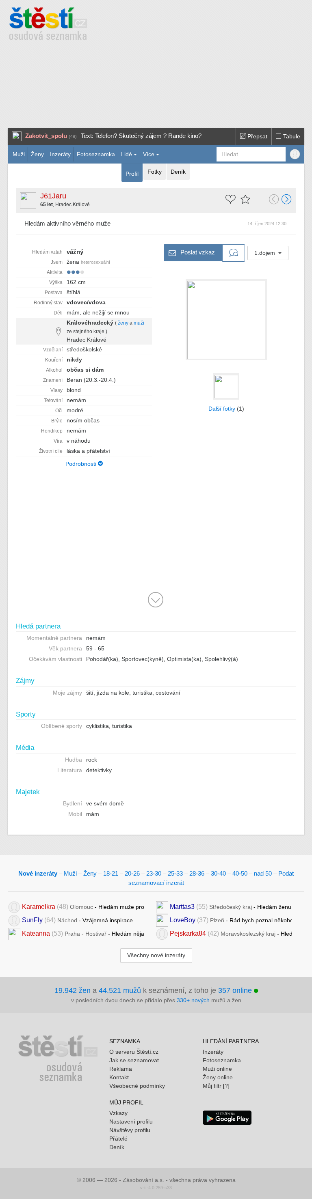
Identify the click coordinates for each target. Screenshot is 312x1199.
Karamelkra (38, 906)
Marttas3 (182, 906)
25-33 (175, 873)
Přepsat (256, 136)
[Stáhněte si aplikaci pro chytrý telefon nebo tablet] (227, 1117)
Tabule (291, 136)
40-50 (239, 873)
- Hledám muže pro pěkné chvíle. (83, 906)
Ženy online (218, 1077)
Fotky (154, 171)
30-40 (218, 873)
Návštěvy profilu (129, 1130)
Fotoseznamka (96, 154)
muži (139, 323)
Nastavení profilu (131, 1121)
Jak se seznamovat (134, 1060)
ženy (123, 323)
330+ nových (193, 1000)
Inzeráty (60, 154)
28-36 (196, 873)
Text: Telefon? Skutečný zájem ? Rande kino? (141, 135)
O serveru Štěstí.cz (133, 1051)
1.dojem (265, 253)
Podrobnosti (81, 464)
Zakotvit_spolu (46, 135)
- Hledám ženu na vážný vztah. (231, 906)
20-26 (132, 873)
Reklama (120, 1069)
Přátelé (118, 1138)
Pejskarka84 (188, 933)
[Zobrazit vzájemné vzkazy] (233, 253)
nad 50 (263, 873)
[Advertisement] (209, 61)
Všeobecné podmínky (137, 1086)
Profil (132, 173)
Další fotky (221, 408)
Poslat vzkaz (197, 251)
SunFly (32, 920)
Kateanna (36, 933)
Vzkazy (118, 1113)
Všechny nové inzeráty (156, 955)
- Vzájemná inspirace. (78, 920)
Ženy (37, 154)
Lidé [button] (126, 154)
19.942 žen (72, 990)
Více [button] (148, 154)
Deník (178, 171)
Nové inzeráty (37, 873)
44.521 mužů (120, 990)
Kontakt (119, 1077)
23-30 (153, 873)
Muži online (217, 1069)
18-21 (110, 873)
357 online (236, 990)
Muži (19, 154)
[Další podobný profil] (287, 200)
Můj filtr (212, 1086)
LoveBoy (182, 920)
